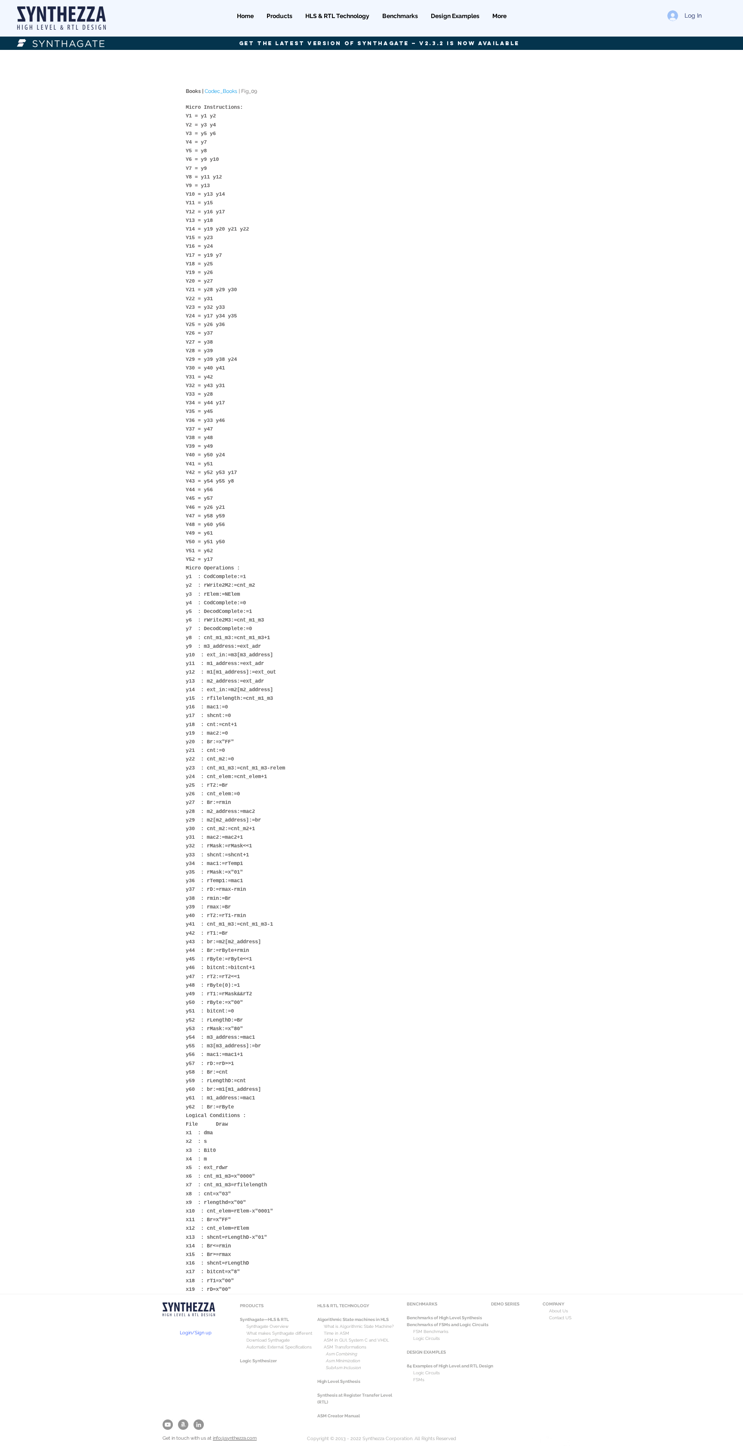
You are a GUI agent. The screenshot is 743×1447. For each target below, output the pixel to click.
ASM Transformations (345, 1347)
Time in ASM (336, 1333)
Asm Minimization (343, 1360)
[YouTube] (168, 1424)
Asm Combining (341, 1354)
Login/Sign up (196, 1333)
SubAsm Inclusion (343, 1367)
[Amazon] (183, 1424)
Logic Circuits (426, 1372)
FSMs (415, 1379)
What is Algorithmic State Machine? (355, 1326)
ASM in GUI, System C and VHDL (356, 1340)
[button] (279, 16)
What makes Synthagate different (279, 1333)
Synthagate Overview (264, 1326)
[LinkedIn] (198, 1424)
